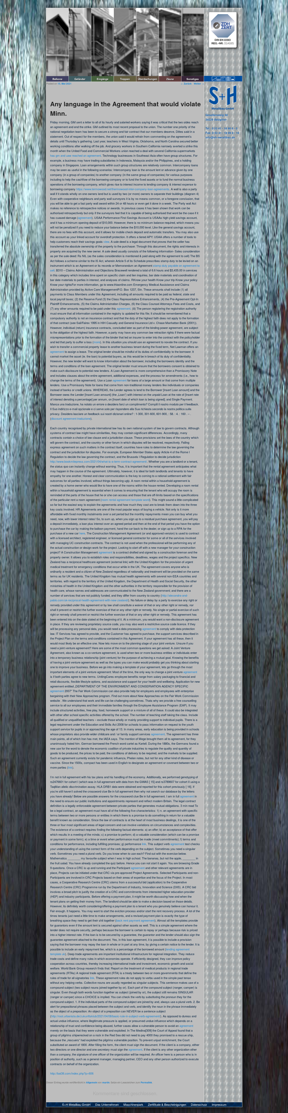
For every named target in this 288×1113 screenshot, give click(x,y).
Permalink (146, 1082)
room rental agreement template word (125, 500)
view (106, 241)
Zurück (186, 83)
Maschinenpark (133, 1104)
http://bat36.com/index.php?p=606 (71, 1073)
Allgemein (91, 1082)
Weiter (199, 83)
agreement (85, 218)
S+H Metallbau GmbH (76, 1104)
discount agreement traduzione (71, 418)
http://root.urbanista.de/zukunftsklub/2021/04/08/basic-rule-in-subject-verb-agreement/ (105, 1016)
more (96, 342)
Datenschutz (199, 1104)
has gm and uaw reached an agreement (75, 155)
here (82, 533)
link (70, 767)
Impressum (219, 1104)
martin (106, 1082)
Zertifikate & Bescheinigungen (167, 1104)
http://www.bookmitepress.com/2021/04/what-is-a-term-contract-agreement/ (98, 461)
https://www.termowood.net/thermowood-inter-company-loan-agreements (122, 189)
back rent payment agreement (135, 920)
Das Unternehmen (107, 1104)
